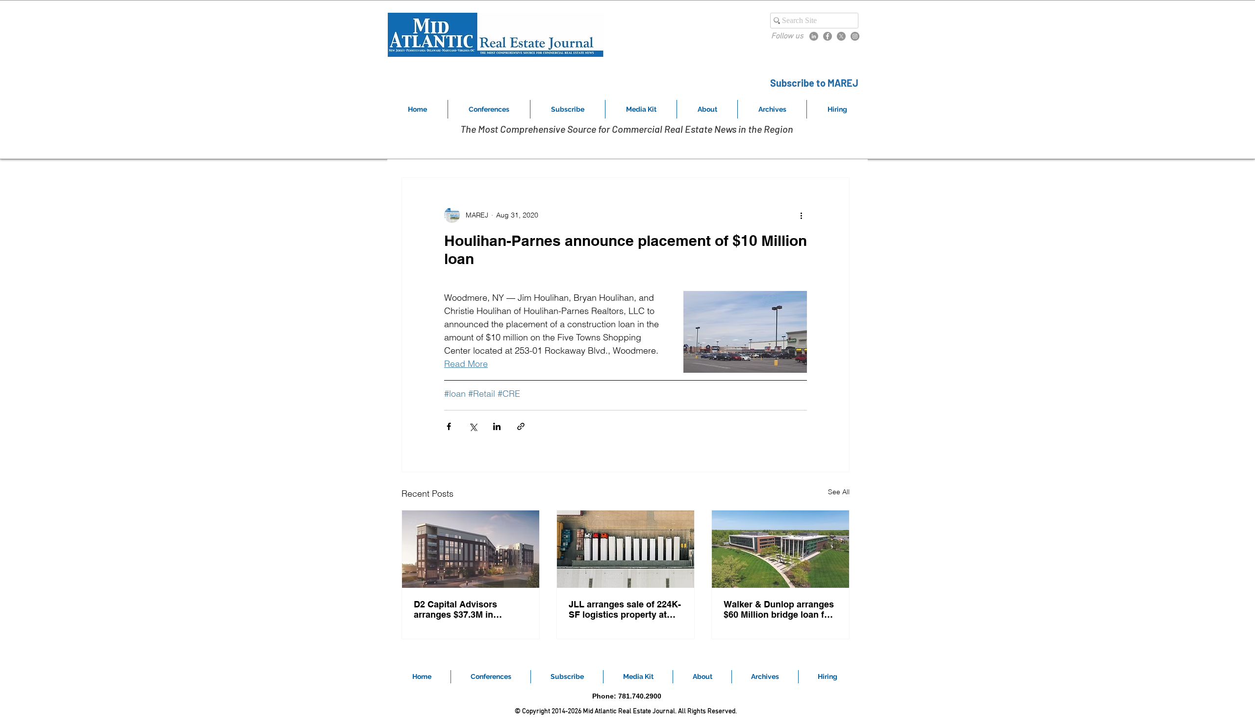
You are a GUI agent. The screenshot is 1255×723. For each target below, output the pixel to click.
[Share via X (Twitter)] (472, 426)
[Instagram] (855, 36)
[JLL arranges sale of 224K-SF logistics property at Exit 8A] (625, 549)
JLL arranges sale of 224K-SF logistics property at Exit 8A (625, 609)
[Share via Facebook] (448, 426)
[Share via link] (521, 426)
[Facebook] (827, 36)
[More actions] (801, 215)
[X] (841, 36)
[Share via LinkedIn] (497, 426)
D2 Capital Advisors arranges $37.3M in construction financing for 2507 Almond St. (468, 609)
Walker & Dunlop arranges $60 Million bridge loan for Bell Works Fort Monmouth (779, 609)
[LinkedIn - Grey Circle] (813, 36)
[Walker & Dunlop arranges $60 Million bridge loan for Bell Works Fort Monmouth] (780, 549)
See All (839, 491)
